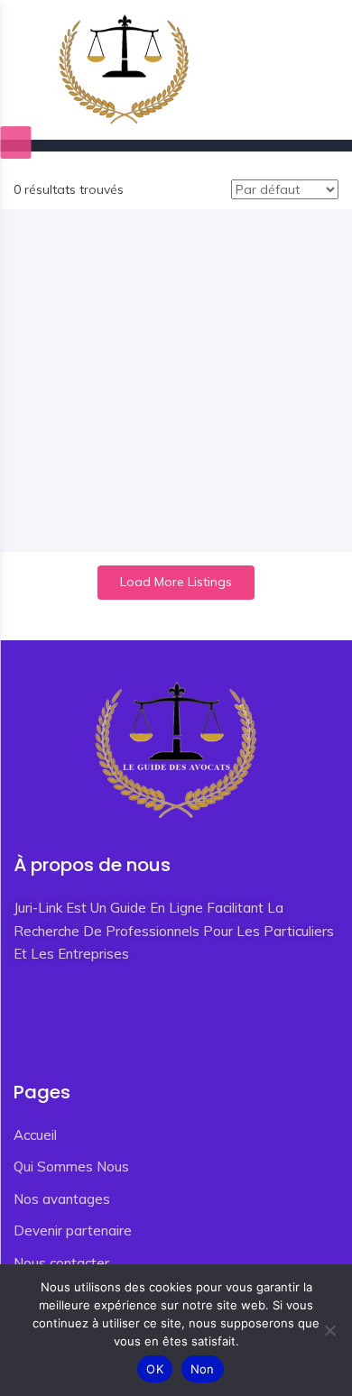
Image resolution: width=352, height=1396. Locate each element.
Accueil (35, 1134)
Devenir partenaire (73, 1230)
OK (154, 1369)
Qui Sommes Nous (71, 1166)
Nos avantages (62, 1199)
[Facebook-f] (23, 1020)
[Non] (329, 1330)
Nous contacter (61, 1263)
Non (202, 1369)
